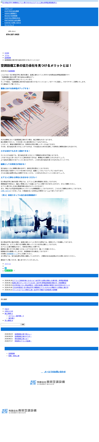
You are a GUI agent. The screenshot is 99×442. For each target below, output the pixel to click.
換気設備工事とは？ (22, 338)
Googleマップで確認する (10, 424)
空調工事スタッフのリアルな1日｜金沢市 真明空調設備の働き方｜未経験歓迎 (39, 283)
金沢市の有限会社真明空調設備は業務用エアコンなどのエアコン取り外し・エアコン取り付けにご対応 (36, 435)
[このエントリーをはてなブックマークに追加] (6, 268)
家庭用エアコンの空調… (23, 341)
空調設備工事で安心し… (23, 334)
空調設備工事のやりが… (23, 336)
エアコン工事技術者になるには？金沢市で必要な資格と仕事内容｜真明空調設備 (40, 280)
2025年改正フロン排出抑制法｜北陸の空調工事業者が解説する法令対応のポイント (41, 285)
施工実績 (9, 313)
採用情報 (11, 15)
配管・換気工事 (14, 356)
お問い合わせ (13, 22)
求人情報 (9, 320)
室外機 (11, 318)
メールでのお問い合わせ (55, 371)
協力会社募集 (13, 20)
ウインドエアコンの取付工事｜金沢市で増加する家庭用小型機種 (34, 290)
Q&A (7, 309)
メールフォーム (7, 38)
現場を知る (12, 18)
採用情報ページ (12, 253)
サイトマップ (9, 25)
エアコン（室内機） (16, 316)
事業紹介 (11, 13)
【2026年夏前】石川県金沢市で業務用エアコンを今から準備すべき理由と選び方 (40, 287)
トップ (8, 9)
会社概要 (12, 11)
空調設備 (8, 57)
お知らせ (9, 311)
